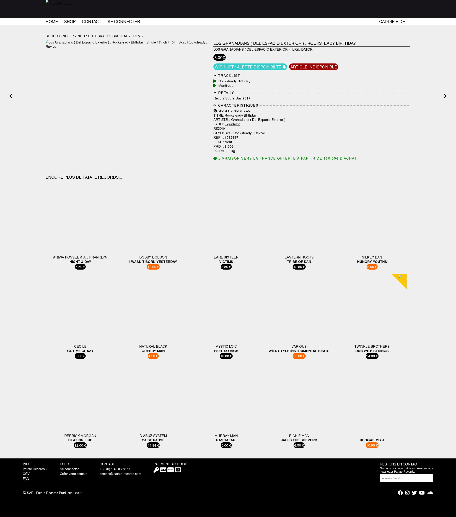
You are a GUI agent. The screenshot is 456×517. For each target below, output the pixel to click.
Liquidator (302, 49)
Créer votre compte (73, 473)
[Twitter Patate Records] (414, 493)
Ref (216, 137)
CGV (26, 473)
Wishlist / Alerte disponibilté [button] (248, 67)
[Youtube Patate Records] (422, 493)
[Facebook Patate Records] (400, 493)
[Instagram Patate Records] (407, 493)
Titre (217, 115)
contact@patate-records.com (120, 473)
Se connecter (124, 20)
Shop (70, 20)
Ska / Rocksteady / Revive (122, 35)
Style (217, 133)
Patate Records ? (35, 468)
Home (52, 20)
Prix (217, 146)
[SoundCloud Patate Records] (430, 493)
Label (217, 124)
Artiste (217, 119)
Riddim (217, 128)
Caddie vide (392, 20)
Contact (91, 20)
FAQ (26, 478)
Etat (217, 142)
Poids (217, 151)
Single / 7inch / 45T (76, 35)
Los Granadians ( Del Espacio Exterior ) (251, 49)
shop (50, 35)
